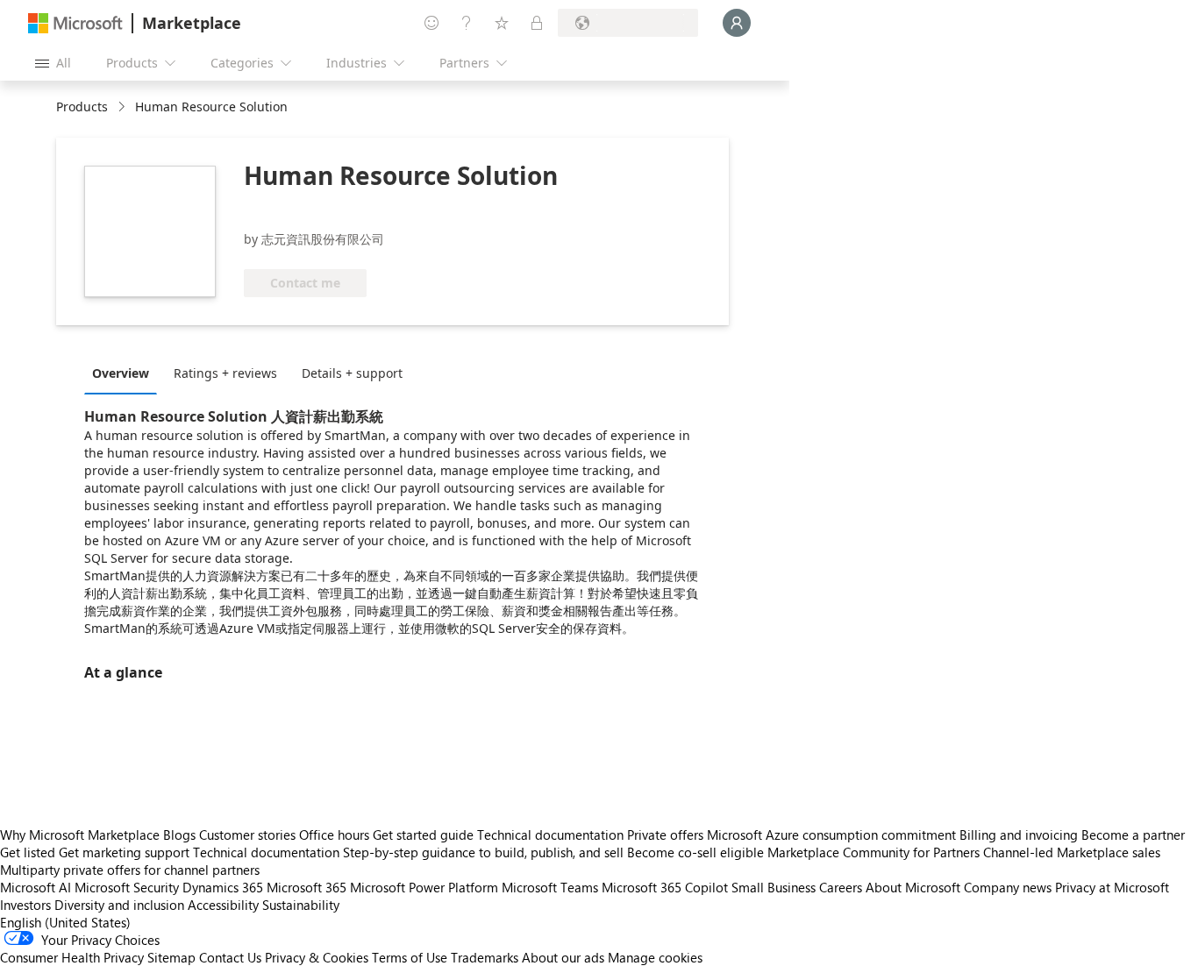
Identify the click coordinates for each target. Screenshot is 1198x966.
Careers (840, 887)
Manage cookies (655, 957)
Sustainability (300, 904)
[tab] (125, 372)
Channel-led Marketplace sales (1071, 852)
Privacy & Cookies (316, 957)
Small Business (773, 887)
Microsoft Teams (550, 887)
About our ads (563, 957)
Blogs (179, 834)
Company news (1008, 887)
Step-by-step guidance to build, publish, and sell (483, 852)
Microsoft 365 (306, 887)
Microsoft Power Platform (424, 887)
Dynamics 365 (222, 887)
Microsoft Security (127, 887)
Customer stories (247, 834)
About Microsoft (913, 887)
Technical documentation (550, 834)
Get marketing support (124, 852)
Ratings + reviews (225, 373)
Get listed (27, 852)
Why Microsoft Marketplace (80, 834)
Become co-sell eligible (695, 852)
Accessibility (223, 904)
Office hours (334, 834)
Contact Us (230, 957)
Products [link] (82, 106)
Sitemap (171, 957)
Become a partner (1133, 834)
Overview (120, 373)
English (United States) (65, 922)
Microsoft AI (35, 887)
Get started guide (423, 834)
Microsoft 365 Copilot (665, 887)
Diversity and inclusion (119, 904)
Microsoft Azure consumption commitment (833, 834)
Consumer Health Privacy (72, 957)
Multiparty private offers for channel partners (130, 869)
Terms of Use (409, 957)
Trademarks (484, 957)
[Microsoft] (75, 23)
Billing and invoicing (1018, 834)
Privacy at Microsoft (1112, 887)
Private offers (665, 834)
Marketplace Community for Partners (873, 852)
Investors (25, 904)
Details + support (352, 373)
